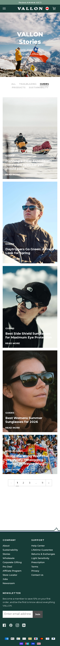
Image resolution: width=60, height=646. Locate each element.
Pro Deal (7, 566)
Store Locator (10, 575)
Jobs (5, 579)
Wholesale (8, 558)
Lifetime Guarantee (42, 549)
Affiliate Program (12, 570)
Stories (6, 554)
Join (37, 614)
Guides (44, 84)
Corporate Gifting (12, 562)
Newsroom (9, 583)
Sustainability (38, 87)
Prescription (38, 562)
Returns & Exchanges (43, 554)
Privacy (35, 570)
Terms (34, 566)
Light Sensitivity (40, 558)
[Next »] (49, 482)
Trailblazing (27, 84)
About (6, 545)
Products (19, 87)
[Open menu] (5, 8)
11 (42, 482)
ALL (13, 84)
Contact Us (37, 575)
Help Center (38, 545)
